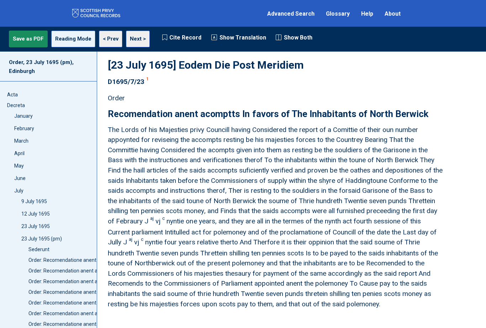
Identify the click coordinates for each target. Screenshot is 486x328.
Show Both (298, 37)
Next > (138, 39)
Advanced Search (291, 13)
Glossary (338, 13)
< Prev (110, 39)
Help (367, 13)
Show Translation (243, 37)
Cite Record (185, 37)
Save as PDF (28, 39)
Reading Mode (73, 39)
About (393, 13)
